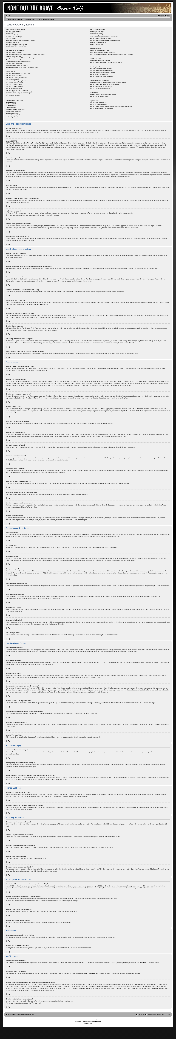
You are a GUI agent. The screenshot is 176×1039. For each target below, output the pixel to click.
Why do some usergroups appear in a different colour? (105, 40)
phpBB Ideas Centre (92, 973)
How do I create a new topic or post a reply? (18, 73)
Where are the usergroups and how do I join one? (104, 36)
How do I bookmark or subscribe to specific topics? (104, 84)
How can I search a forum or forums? (100, 68)
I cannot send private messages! (99, 50)
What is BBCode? (11, 102)
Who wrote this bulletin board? (98, 102)
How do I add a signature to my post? (16, 77)
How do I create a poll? (12, 79)
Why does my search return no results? (101, 70)
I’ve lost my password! (12, 42)
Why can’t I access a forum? (14, 84)
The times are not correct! (13, 56)
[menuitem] (8, 15)
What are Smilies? (11, 105)
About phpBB (144, 963)
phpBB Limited (60, 963)
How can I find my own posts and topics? (102, 76)
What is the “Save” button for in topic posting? (19, 92)
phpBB (39, 304)
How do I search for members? (99, 74)
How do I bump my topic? (13, 95)
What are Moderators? (96, 33)
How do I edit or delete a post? (14, 75)
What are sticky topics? (12, 113)
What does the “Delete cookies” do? (16, 46)
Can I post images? (11, 107)
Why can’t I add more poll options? (16, 81)
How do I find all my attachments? (99, 96)
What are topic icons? (12, 117)
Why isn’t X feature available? (98, 104)
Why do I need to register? (13, 31)
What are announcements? (13, 111)
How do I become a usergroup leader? (101, 38)
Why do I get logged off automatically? (17, 44)
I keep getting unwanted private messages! (102, 52)
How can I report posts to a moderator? (17, 90)
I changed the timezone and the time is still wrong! (20, 58)
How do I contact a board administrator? (101, 108)
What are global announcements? (15, 109)
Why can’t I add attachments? (14, 86)
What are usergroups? (96, 35)
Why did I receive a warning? (14, 88)
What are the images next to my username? (18, 61)
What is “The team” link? (97, 44)
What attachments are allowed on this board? (103, 94)
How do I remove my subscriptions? (100, 88)
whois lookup (139, 984)
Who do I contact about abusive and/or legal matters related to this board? (111, 106)
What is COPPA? (10, 33)
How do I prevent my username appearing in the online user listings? (25, 54)
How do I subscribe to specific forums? (101, 86)
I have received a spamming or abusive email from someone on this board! (111, 54)
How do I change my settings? (14, 52)
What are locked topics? (13, 115)
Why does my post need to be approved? (18, 94)
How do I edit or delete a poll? (14, 82)
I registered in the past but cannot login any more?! (20, 40)
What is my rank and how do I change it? (17, 65)
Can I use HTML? (11, 104)
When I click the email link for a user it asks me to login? (22, 67)
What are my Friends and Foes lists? (100, 60)
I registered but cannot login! (14, 36)
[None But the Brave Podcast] (48, 8)
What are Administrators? (97, 31)
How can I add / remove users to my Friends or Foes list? (106, 62)
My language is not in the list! (14, 60)
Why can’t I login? (11, 38)
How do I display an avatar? (14, 63)
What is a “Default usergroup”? (99, 42)
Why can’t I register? (12, 35)
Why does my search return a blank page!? (102, 72)
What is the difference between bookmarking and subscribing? (108, 82)
